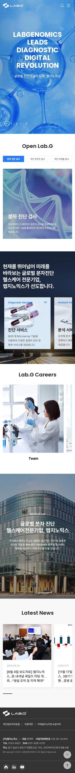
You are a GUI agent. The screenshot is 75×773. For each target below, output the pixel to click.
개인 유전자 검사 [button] (37, 159)
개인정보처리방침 (11, 724)
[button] (21, 123)
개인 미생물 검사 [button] (61, 159)
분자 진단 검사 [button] (13, 159)
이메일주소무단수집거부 (49, 724)
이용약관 (28, 724)
